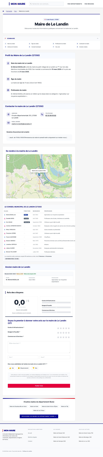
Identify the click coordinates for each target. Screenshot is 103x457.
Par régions (89, 4)
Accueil (30, 433)
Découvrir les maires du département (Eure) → (39, 416)
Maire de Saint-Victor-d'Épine (49, 406)
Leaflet (56, 197)
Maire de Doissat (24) (59, 433)
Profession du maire (59, 43)
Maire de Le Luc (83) (84, 441)
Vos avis (56, 47)
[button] (39, 174)
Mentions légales (32, 437)
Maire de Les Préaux (38, 410)
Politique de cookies (27, 451)
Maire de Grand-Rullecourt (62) (61, 437)
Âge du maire (34, 43)
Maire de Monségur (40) (85, 437)
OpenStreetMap (62, 197)
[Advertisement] (89, 76)
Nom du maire (10, 43)
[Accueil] (3, 11)
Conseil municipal (35, 47)
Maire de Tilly (64, 406)
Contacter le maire (83, 43)
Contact (30, 441)
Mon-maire (9, 430)
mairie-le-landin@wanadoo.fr (22, 124)
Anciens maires (82, 47)
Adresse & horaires (11, 47)
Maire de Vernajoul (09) (59, 441)
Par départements (75, 4)
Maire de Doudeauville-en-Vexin (18, 406)
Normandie (9, 11)
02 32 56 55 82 (50, 115)
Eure (15, 11)
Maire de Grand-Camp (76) (86, 433)
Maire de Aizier (34, 406)
